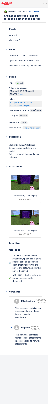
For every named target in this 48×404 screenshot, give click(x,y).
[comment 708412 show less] (11, 301)
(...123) (21, 94)
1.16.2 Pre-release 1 (32, 128)
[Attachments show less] (6, 166)
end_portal (14, 102)
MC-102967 (34, 12)
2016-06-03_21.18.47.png (25, 230)
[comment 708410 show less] (11, 327)
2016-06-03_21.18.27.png (25, 195)
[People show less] (6, 29)
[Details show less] (6, 76)
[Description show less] (6, 136)
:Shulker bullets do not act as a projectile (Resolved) (27, 278)
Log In (44, 3)
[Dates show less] (6, 49)
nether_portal (26, 102)
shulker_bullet (16, 105)
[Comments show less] (6, 291)
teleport (26, 105)
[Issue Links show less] (6, 243)
